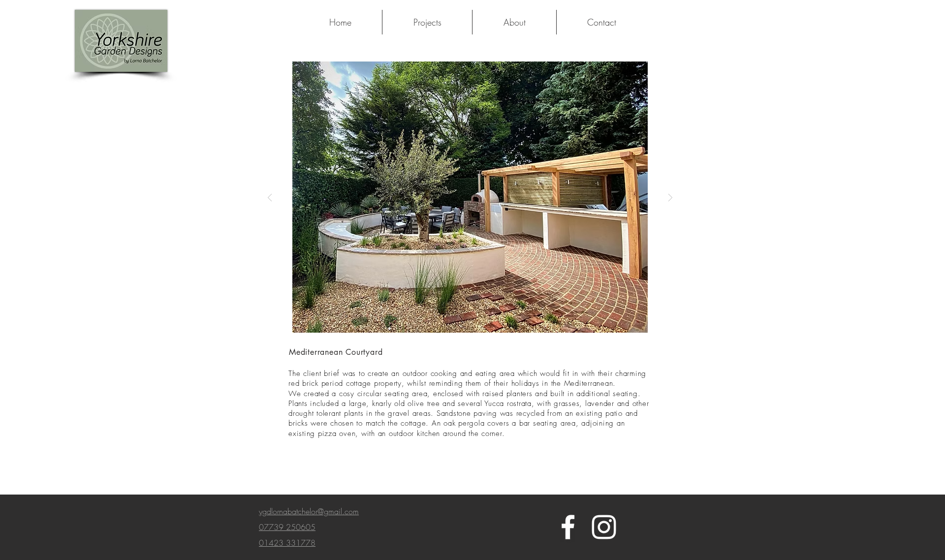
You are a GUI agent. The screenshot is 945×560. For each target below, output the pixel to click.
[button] (490, 197)
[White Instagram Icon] (604, 527)
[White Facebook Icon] (568, 527)
